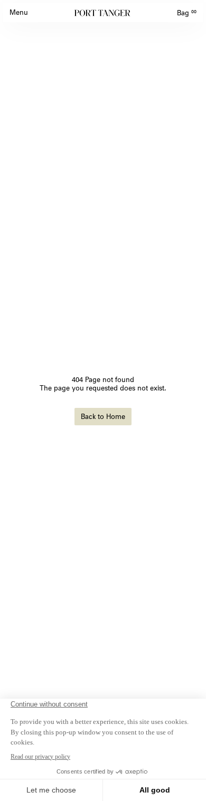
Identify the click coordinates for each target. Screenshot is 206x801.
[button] (19, 12)
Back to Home (103, 416)
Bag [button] (186, 12)
